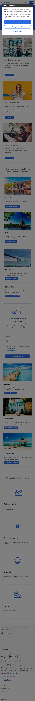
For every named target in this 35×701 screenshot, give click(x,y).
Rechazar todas (17, 31)
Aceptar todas (17, 22)
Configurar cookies (17, 27)
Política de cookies (8, 18)
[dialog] (17, 19)
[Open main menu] (2, 2)
